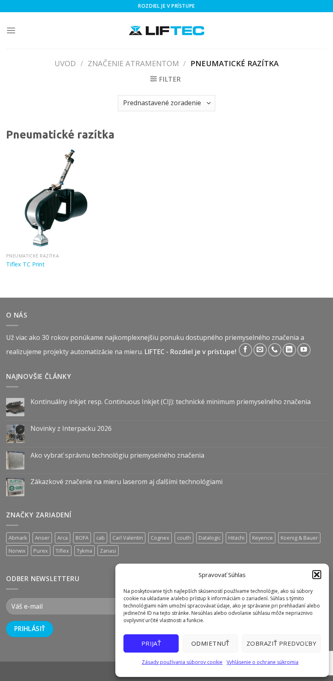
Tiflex (62, 550)
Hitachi (236, 537)
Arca (62, 537)
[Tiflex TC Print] (57, 198)
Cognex (160, 537)
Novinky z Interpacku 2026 (71, 428)
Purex (40, 550)
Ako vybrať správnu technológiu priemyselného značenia (117, 455)
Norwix (17, 550)
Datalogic (210, 537)
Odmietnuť (210, 643)
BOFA (82, 537)
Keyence (262, 537)
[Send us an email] (260, 350)
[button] (317, 575)
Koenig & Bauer (299, 537)
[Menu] (11, 30)
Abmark (18, 537)
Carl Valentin (127, 537)
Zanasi (108, 550)
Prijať (151, 643)
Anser (42, 537)
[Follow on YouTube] (304, 350)
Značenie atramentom (133, 63)
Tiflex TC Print (25, 264)
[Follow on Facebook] (245, 350)
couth (184, 537)
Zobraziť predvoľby (281, 643)
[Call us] (274, 350)
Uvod (65, 63)
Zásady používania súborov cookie (182, 662)
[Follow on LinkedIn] (289, 350)
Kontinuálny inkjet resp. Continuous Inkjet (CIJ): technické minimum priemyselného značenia (170, 402)
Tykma (84, 550)
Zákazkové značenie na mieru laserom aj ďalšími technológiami (126, 482)
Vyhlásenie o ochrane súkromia (262, 662)
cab (100, 537)
